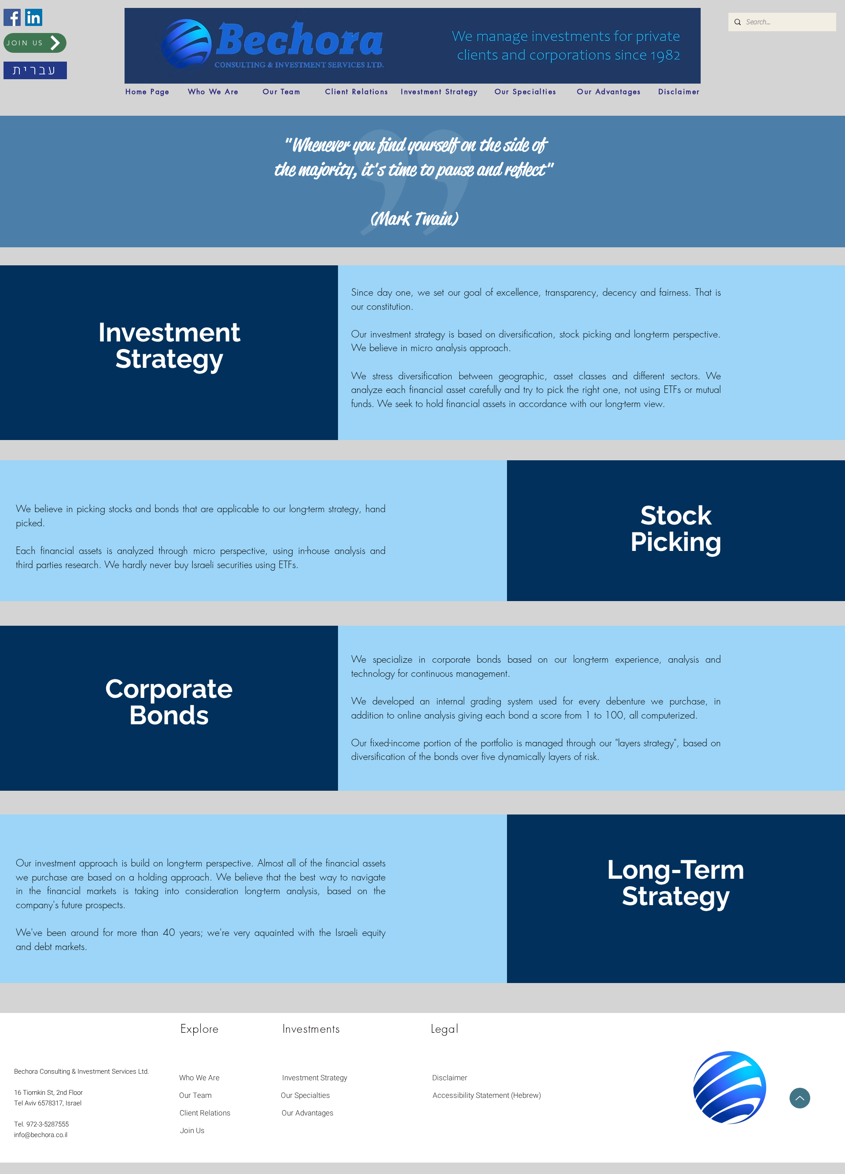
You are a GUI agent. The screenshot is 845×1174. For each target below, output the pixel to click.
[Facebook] (12, 17)
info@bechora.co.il (40, 1135)
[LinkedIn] (33, 17)
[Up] (800, 1098)
